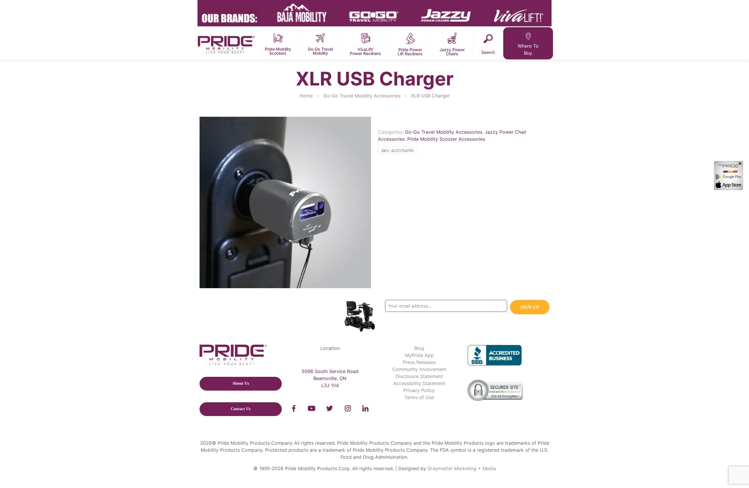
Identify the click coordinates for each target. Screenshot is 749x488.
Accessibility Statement (419, 383)
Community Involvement (419, 369)
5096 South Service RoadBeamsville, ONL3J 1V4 (330, 378)
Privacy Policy (419, 390)
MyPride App (419, 355)
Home (306, 96)
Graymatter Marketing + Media (461, 468)
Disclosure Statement (419, 376)
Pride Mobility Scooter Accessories (446, 139)
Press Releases (419, 362)
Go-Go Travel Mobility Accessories (362, 96)
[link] (294, 408)
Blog (419, 348)
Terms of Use (419, 397)
